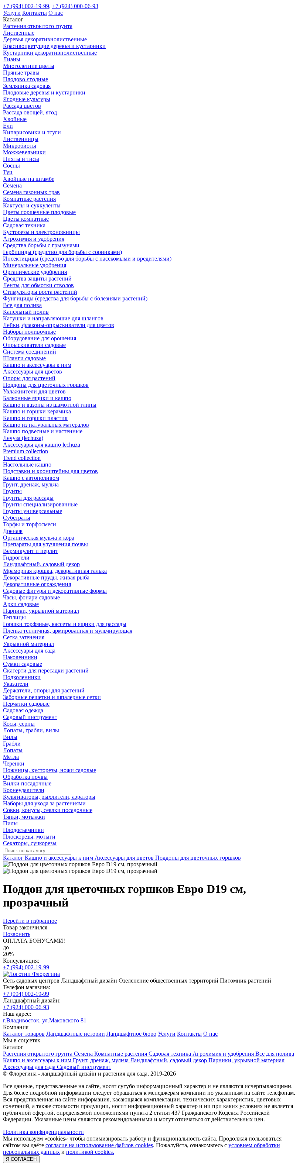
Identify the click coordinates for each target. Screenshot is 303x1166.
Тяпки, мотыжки (24, 817)
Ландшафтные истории (75, 1034)
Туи (8, 172)
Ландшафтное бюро (131, 1034)
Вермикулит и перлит (30, 551)
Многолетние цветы (28, 66)
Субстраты (16, 518)
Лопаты (13, 750)
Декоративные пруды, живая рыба (46, 577)
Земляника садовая (27, 86)
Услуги (12, 13)
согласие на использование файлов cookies (99, 1145)
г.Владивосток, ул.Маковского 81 (44, 1020)
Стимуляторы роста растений (40, 292)
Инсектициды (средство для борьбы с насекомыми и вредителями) (87, 258)
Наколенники (20, 657)
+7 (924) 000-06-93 (75, 6)
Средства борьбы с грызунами (41, 245)
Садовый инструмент (30, 717)
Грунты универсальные (32, 511)
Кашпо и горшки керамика (37, 411)
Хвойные (15, 119)
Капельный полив (26, 312)
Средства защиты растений (37, 278)
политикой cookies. (90, 1152)
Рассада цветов (22, 106)
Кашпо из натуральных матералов (46, 425)
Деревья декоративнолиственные (45, 39)
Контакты (34, 13)
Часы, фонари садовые (31, 597)
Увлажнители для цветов (34, 391)
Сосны (11, 165)
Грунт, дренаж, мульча (31, 484)
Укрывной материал (28, 644)
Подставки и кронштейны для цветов (50, 471)
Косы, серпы (19, 723)
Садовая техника (24, 225)
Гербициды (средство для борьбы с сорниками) (62, 252)
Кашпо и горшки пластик (35, 418)
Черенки (13, 763)
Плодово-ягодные (25, 79)
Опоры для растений (29, 378)
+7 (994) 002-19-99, (27, 6)
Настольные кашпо (27, 464)
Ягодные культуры (26, 99)
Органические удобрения (35, 272)
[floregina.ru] (31, 974)
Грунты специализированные (40, 504)
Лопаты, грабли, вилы (31, 730)
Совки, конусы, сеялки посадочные (47, 810)
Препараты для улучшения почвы (45, 544)
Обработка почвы (25, 777)
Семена (12, 185)
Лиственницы (20, 139)
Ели (8, 126)
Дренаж (13, 531)
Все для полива (22, 305)
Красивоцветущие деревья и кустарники (54, 46)
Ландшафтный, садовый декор (41, 564)
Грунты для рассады (28, 498)
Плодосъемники (23, 830)
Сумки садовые (22, 664)
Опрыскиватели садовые (34, 345)
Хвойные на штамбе (28, 179)
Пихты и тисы (21, 159)
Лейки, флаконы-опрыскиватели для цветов (58, 325)
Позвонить (16, 934)
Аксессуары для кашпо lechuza (41, 444)
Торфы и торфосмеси (29, 524)
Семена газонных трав (31, 192)
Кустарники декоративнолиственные (50, 52)
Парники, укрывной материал (41, 611)
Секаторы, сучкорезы (30, 843)
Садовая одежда (23, 710)
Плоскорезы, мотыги (29, 836)
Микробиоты (19, 145)
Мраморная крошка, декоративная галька (55, 571)
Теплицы (14, 617)
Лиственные (18, 33)
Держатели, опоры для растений (44, 690)
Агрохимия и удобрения (33, 238)
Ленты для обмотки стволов (38, 285)
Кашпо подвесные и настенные (42, 431)
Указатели (15, 684)
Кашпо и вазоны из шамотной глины (49, 405)
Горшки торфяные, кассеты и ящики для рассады (64, 624)
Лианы (11, 59)
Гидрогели (16, 557)
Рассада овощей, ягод (30, 112)
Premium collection (25, 451)
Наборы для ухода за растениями (44, 803)
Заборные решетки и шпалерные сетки (52, 697)
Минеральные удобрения (34, 265)
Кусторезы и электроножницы (41, 232)
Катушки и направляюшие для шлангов (53, 318)
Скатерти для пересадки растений (46, 670)
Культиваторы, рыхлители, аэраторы (49, 797)
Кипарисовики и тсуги (32, 132)
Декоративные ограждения (37, 584)
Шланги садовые (24, 358)
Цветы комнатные (26, 219)
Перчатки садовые (26, 704)
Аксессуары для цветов (32, 371)
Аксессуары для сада (29, 650)
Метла (11, 757)
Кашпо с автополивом (31, 478)
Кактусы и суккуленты (32, 205)
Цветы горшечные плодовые (39, 212)
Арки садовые (21, 604)
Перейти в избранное (30, 921)
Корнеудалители (23, 790)
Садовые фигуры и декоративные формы (55, 591)
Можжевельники (24, 152)
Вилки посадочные (27, 783)
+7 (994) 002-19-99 (26, 967)
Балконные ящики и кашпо (37, 398)
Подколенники (22, 677)
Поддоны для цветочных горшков (46, 385)
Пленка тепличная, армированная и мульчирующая (67, 630)
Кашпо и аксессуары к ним (37, 365)
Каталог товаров (24, 1034)
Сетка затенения (23, 637)
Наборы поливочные (29, 332)
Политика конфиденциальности (43, 1132)
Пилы (10, 823)
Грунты (12, 491)
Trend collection (22, 458)
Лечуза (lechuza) (23, 438)
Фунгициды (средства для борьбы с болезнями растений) (75, 298)
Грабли (12, 743)
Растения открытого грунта (37, 26)
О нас (55, 13)
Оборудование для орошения (39, 338)
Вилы (10, 737)
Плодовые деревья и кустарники (44, 92)
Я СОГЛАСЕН (21, 1159)
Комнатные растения (29, 199)
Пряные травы (21, 72)
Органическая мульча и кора (38, 537)
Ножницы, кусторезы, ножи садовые (49, 770)
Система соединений (29, 351)
